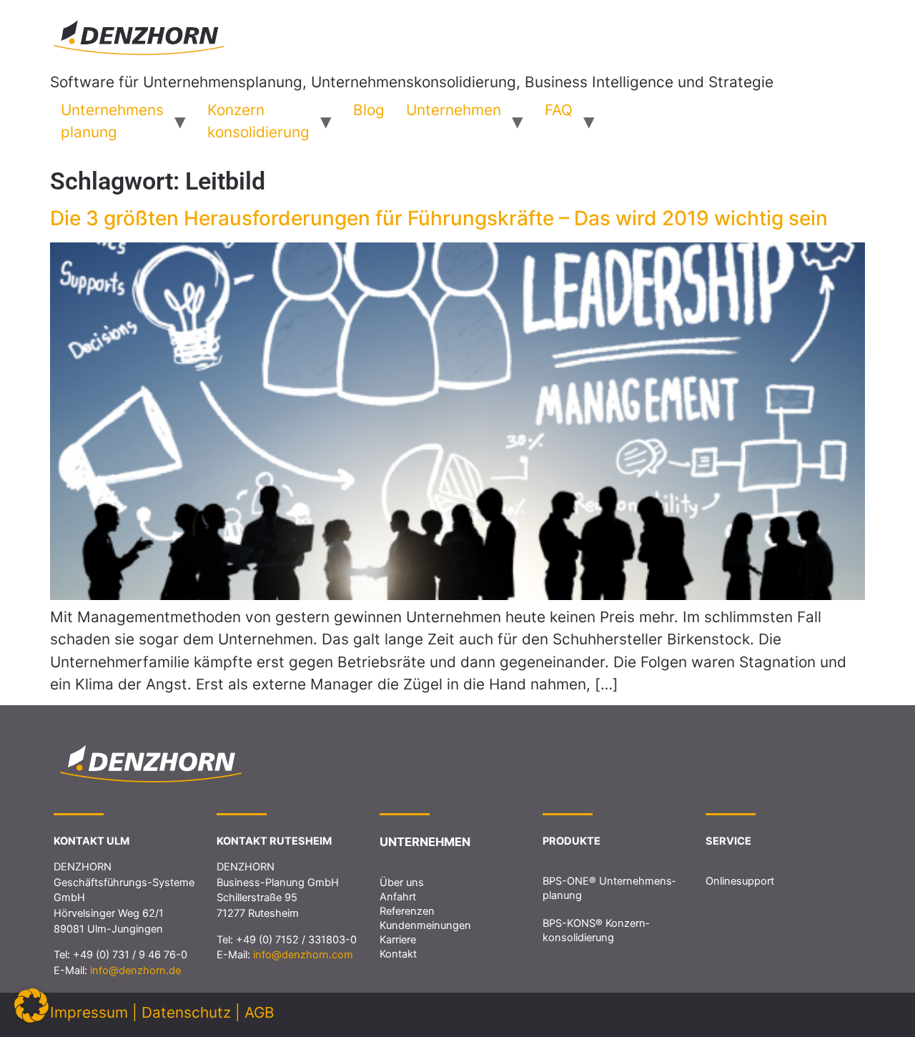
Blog (369, 110)
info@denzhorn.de (135, 970)
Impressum (89, 1012)
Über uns (402, 882)
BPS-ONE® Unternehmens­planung (609, 888)
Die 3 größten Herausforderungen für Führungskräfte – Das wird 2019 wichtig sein (439, 218)
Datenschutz (186, 1012)
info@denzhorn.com (303, 954)
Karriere (398, 939)
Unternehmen (453, 110)
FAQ (559, 110)
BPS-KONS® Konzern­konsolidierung (596, 930)
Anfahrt (398, 896)
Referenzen (407, 911)
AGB (259, 1012)
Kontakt (398, 954)
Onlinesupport (740, 881)
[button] (31, 1005)
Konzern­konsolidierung (258, 121)
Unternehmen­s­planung (112, 121)
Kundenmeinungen (425, 925)
